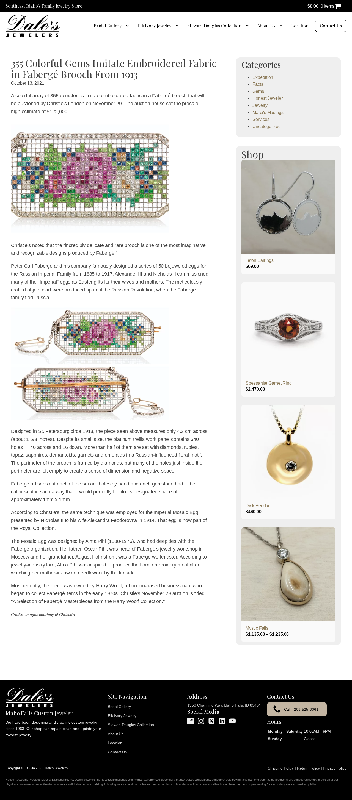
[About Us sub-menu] (282, 25)
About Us (266, 26)
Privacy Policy (334, 768)
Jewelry (259, 105)
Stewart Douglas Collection (214, 26)
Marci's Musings (268, 112)
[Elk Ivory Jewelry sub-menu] (178, 25)
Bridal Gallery (108, 26)
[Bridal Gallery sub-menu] (128, 25)
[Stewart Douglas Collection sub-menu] (248, 25)
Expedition (262, 77)
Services (260, 119)
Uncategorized (266, 126)
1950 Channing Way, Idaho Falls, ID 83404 (224, 705)
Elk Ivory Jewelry (154, 26)
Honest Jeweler (267, 98)
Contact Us (331, 26)
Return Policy (308, 768)
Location (300, 26)
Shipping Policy (281, 768)
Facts (257, 84)
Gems (258, 91)
